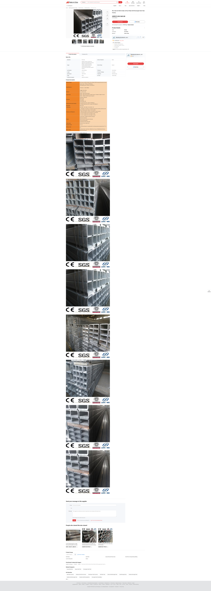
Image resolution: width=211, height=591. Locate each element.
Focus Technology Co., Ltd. (98, 586)
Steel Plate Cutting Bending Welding (131, 556)
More (67, 579)
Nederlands (107, 584)
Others (87, 558)
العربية (111, 584)
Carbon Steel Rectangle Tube (112, 574)
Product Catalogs (81, 554)
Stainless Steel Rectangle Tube (72, 577)
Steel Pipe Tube (102, 574)
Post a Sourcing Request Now (96, 520)
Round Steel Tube (70, 569)
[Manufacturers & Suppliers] (72, 2)
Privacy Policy (122, 586)
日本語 (118, 584)
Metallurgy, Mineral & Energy (73, 7)
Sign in (144, 2)
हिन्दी (120, 584)
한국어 (114, 584)
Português (87, 584)
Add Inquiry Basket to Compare (88, 46)
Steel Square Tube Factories (93, 574)
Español (83, 584)
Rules (144, 5)
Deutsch (103, 584)
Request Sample (131, 24)
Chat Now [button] (138, 21)
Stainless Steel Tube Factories (81, 574)
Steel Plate (87, 556)
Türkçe (127, 584)
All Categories (69, 5)
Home (67, 7)
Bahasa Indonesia (136, 584)
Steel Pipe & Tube (87, 7)
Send (74, 520)
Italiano (100, 584)
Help (125, 5)
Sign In (114, 49)
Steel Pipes (68, 556)
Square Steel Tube (78, 569)
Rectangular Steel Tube (87, 569)
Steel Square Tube (93, 7)
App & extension (131, 5)
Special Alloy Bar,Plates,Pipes (110, 556)
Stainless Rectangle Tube (133, 574)
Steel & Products (80, 7)
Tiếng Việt (130, 584)
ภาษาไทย (123, 584)
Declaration (117, 586)
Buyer (120, 5)
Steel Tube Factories (70, 574)
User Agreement (111, 586)
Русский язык (96, 584)
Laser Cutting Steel (69, 558)
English (80, 584)
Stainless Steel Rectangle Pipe (84, 577)
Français (91, 584)
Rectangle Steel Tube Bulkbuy (97, 577)
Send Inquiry (120, 21)
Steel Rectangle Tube (122, 574)
